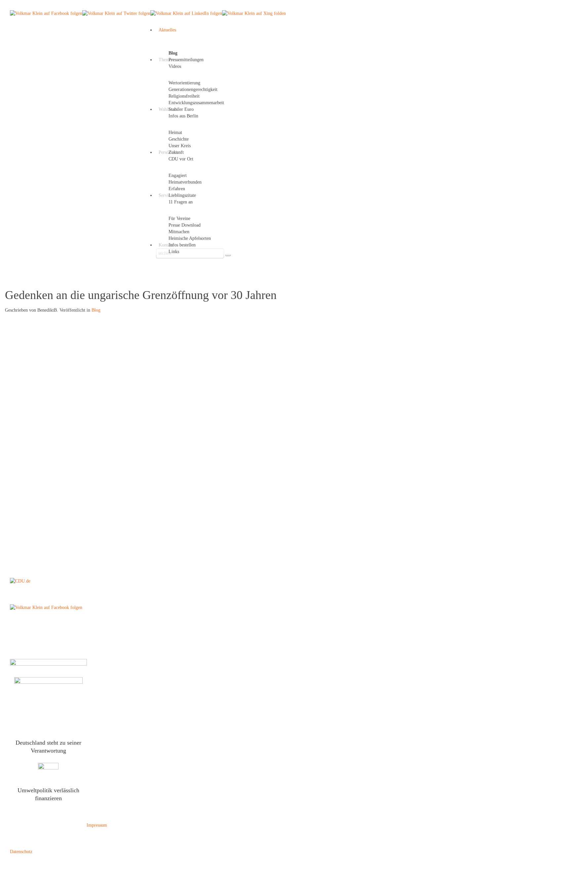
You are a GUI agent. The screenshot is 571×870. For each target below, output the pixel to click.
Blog (96, 310)
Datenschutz (21, 851)
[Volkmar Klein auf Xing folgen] (254, 13)
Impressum (97, 825)
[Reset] (228, 255)
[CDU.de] (20, 580)
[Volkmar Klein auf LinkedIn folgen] (186, 13)
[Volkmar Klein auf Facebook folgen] (46, 13)
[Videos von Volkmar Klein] (48, 769)
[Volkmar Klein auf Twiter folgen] (116, 13)
